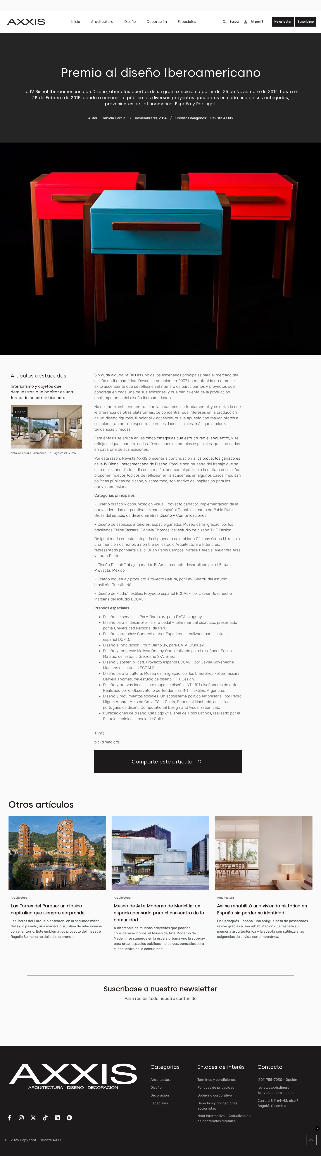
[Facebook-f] (12, 1120)
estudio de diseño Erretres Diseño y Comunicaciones (159, 515)
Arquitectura (102, 22)
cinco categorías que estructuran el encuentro (187, 438)
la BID (130, 375)
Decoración (157, 22)
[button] (199, 762)
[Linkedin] (60, 1120)
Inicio (75, 22)
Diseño (130, 22)
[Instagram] (24, 1120)
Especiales (187, 22)
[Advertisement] (286, 437)
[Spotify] (72, 1120)
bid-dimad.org (106, 742)
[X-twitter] (36, 1120)
